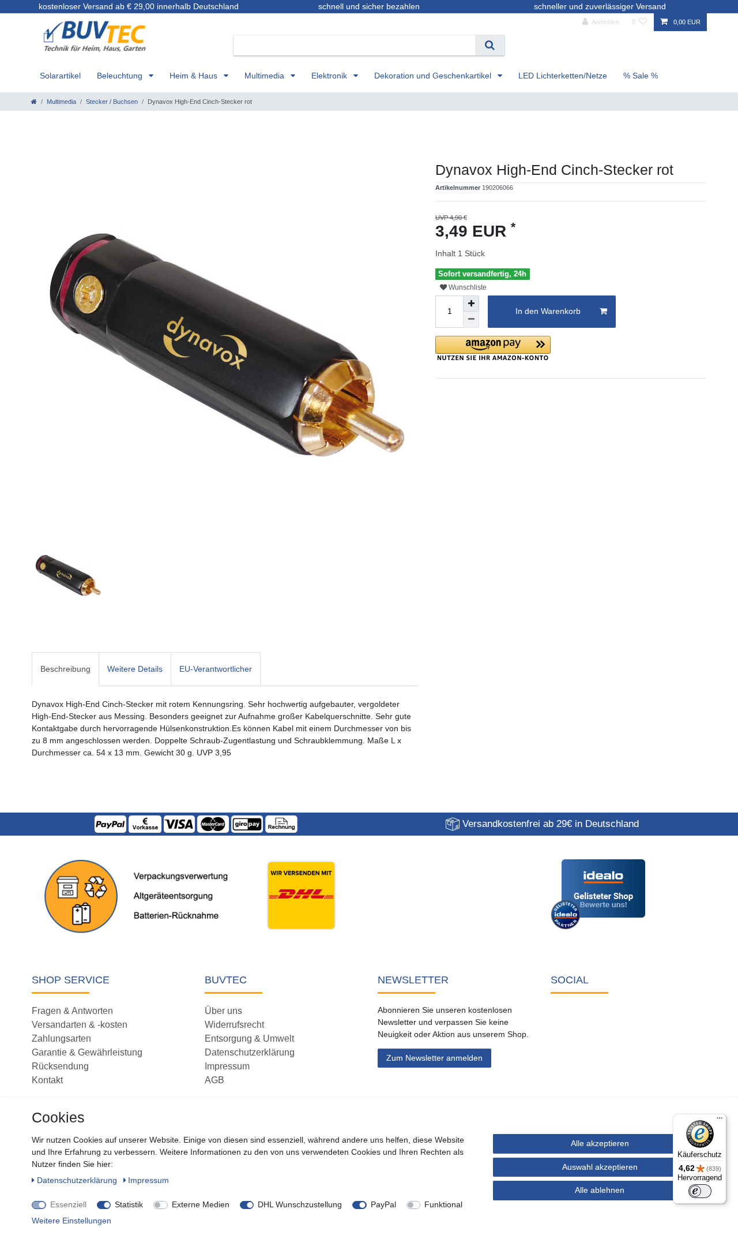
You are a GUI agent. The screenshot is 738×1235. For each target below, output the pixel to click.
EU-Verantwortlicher (215, 668)
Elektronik (330, 75)
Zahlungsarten (61, 1038)
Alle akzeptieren (600, 1143)
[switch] (699, 1191)
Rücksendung (60, 1066)
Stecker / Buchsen (112, 101)
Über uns (223, 1011)
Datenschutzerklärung (250, 1052)
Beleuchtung (121, 75)
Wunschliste (467, 287)
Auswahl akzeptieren (600, 1167)
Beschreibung (65, 668)
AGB (214, 1080)
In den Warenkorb (548, 311)
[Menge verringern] (471, 320)
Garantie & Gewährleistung (87, 1052)
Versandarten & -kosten (79, 1025)
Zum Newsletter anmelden (434, 1057)
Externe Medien (200, 1204)
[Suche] (489, 45)
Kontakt (47, 1080)
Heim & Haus (195, 75)
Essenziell (68, 1204)
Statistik (129, 1204)
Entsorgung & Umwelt (249, 1038)
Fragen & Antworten (72, 1011)
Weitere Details (135, 668)
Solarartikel (60, 75)
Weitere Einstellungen (71, 1220)
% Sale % (640, 75)
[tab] (65, 669)
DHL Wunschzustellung (300, 1204)
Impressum (227, 1066)
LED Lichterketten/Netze (562, 75)
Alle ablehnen (599, 1190)
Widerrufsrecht (234, 1025)
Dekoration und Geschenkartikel (434, 75)
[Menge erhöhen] (471, 303)
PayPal (383, 1204)
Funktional (443, 1204)
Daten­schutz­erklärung (78, 1180)
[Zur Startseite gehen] (34, 101)
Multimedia (265, 75)
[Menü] (719, 1121)
